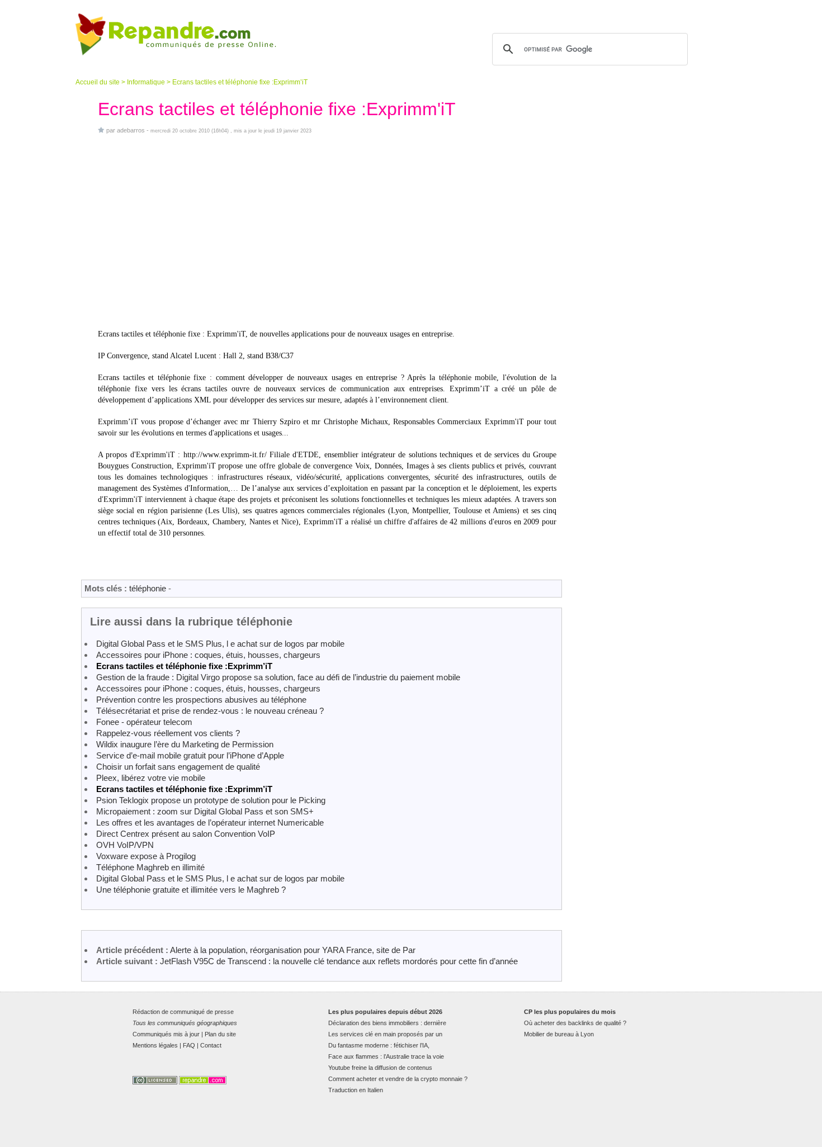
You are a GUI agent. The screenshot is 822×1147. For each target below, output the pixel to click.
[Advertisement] (327, 231)
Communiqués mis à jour (166, 1034)
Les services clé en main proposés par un (385, 1034)
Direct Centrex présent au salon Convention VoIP (185, 833)
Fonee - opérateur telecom (144, 722)
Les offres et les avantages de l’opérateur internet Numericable (210, 822)
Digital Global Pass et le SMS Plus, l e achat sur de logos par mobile (220, 643)
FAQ (189, 1045)
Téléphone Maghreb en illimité (150, 867)
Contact (210, 1045)
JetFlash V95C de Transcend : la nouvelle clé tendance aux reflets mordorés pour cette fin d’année (339, 961)
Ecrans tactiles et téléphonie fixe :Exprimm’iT (184, 666)
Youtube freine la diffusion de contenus (380, 1067)
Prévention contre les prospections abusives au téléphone (201, 699)
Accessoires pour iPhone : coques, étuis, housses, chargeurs (208, 655)
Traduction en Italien (355, 1090)
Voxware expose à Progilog (146, 856)
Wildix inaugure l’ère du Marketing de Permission (184, 744)
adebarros (131, 130)
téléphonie (147, 588)
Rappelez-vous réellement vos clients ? (168, 733)
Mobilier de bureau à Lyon (559, 1034)
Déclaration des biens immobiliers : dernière (387, 1023)
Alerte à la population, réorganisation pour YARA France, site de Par (292, 950)
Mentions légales (155, 1045)
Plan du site (220, 1034)
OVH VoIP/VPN (125, 845)
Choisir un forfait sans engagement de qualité (178, 766)
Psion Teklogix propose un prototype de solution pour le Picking (210, 800)
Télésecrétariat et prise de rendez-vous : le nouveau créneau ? (210, 710)
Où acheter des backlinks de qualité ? (575, 1023)
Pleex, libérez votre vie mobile (150, 778)
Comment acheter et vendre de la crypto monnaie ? (397, 1078)
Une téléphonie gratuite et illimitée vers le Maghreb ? (191, 889)
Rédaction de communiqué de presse (183, 1011)
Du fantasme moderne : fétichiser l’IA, (378, 1045)
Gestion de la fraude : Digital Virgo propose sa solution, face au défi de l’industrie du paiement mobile (278, 677)
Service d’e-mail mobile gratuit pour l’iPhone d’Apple (190, 755)
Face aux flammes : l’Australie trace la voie (386, 1056)
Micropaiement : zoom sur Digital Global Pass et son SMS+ (205, 811)
